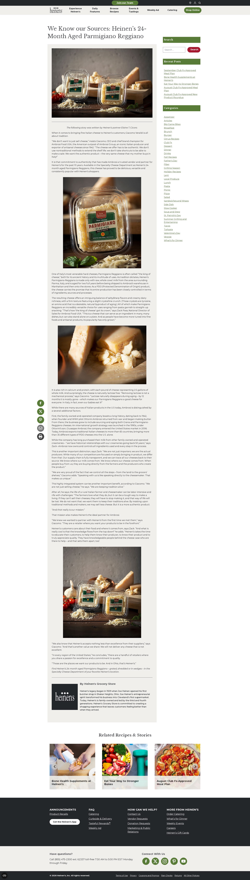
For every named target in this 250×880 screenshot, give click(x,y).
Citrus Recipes (171, 139)
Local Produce (171, 179)
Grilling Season (172, 168)
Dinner (167, 149)
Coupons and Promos (149, 875)
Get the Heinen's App (64, 822)
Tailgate (168, 229)
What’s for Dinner (177, 818)
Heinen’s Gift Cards (178, 832)
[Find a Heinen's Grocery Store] (190, 3)
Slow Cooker (170, 208)
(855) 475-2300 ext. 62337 (70, 859)
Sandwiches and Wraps (176, 201)
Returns (178, 875)
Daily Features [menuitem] (95, 10)
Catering (94, 814)
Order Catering (175, 814)
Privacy (133, 875)
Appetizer (169, 117)
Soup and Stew (172, 211)
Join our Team (125, 3)
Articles (168, 120)
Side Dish (169, 204)
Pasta (167, 186)
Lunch (167, 182)
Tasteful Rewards (100, 823)
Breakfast (169, 128)
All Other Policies (191, 875)
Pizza (167, 193)
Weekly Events (175, 823)
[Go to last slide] (55, 766)
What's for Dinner (173, 240)
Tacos (167, 226)
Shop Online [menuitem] (193, 10)
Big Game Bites (172, 124)
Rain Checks (166, 875)
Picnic (167, 190)
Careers (171, 828)
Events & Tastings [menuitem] (134, 10)
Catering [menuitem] (172, 10)
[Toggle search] (199, 3)
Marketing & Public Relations (139, 830)
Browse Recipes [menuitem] (114, 10)
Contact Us (134, 814)
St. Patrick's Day (172, 215)
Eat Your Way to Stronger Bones (181, 84)
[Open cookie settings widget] (4, 875)
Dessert (168, 146)
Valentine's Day (172, 233)
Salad (167, 197)
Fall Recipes (170, 157)
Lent (166, 175)
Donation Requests (139, 823)
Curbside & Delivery (100, 818)
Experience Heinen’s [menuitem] (75, 10)
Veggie (167, 236)
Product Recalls (59, 814)
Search (194, 49)
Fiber (166, 164)
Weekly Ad (95, 828)
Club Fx (168, 142)
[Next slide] (195, 766)
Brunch (168, 131)
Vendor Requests (138, 818)
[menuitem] (56, 10)
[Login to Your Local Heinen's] (195, 3)
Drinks (167, 153)
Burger (168, 135)
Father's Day (170, 160)
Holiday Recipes (172, 171)
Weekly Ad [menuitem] (153, 10)
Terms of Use (122, 875)
